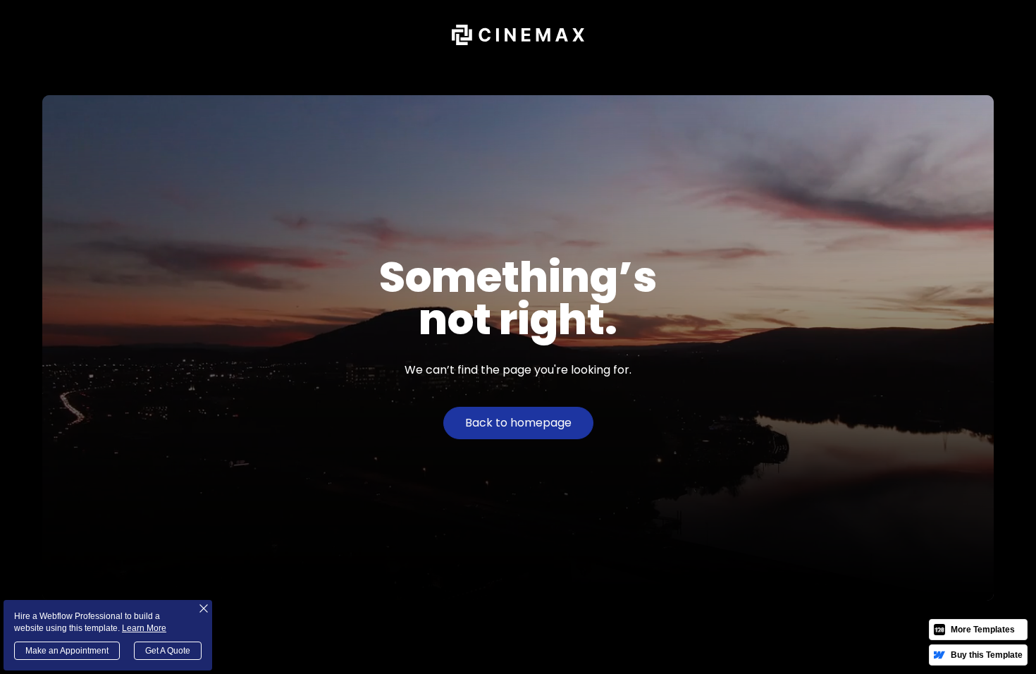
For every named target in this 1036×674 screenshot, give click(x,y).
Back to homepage (518, 423)
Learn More (144, 628)
